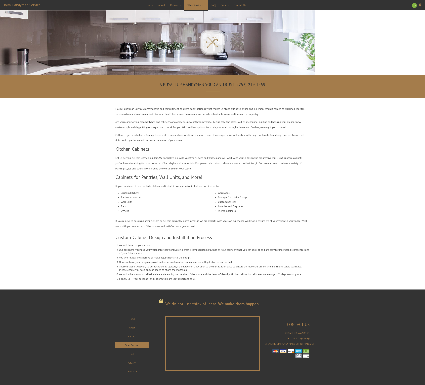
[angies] (414, 5)
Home (150, 5)
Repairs (174, 5)
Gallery (225, 5)
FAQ (213, 5)
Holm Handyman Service (21, 5)
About (161, 5)
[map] (420, 5)
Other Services (194, 5)
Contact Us (240, 5)
